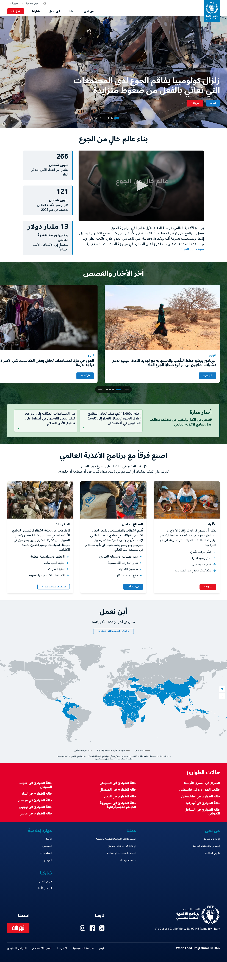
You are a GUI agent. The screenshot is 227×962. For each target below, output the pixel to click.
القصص (47, 846)
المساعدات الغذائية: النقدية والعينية (116, 839)
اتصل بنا (62, 948)
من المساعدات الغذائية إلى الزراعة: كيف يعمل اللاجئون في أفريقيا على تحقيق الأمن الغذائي (50, 418)
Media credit (4, 124)
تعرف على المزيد (192, 249)
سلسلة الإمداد (128, 860)
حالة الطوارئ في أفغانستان (200, 796)
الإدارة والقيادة (212, 839)
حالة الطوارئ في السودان (118, 783)
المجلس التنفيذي (17, 948)
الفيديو (48, 860)
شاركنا (36, 11)
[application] (141, 186)
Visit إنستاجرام (82, 928)
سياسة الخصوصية (83, 948)
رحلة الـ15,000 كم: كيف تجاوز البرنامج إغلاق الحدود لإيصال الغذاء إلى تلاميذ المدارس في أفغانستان (114, 418)
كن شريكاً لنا (133, 587)
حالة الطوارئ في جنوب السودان (35, 785)
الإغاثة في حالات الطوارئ (122, 846)
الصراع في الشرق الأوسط (202, 783)
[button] (101, 118)
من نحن (89, 11)
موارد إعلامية (32, 3)
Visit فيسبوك (92, 928)
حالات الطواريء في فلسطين (199, 789)
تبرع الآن (15, 11)
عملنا (72, 11)
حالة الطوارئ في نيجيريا (35, 807)
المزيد (213, 103)
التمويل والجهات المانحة (206, 846)
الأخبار (48, 839)
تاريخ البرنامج (212, 853)
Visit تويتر (101, 928)
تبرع (101, 948)
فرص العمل (45, 881)
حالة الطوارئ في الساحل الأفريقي (202, 811)
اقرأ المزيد (207, 376)
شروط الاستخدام (41, 948)
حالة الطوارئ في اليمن (120, 796)
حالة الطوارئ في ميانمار (35, 800)
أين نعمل (54, 11)
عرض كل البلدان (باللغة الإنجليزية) (113, 631)
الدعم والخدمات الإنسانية (121, 853)
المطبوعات (46, 853)
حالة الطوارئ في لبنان (36, 793)
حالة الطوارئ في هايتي (36, 813)
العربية (15, 3)
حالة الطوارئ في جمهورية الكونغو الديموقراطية (118, 805)
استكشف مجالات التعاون (54, 587)
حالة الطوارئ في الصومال (117, 789)
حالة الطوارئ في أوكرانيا (203, 803)
